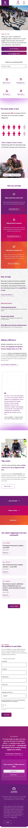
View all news (14, 606)
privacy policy (14, 817)
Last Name (4, 669)
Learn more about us (6, 294)
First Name (4, 661)
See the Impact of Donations (13, 753)
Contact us (13, 771)
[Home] (5, 3)
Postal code (4, 684)
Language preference (7, 692)
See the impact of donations (9, 364)
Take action (7, 486)
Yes (5, 705)
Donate (18, 3)
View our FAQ (13, 774)
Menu (24, 3)
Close (7, 822)
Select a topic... (6, 66)
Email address (5, 676)
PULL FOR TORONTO (14, 48)
